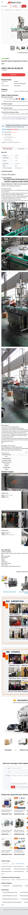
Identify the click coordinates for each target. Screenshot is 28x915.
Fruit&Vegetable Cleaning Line (20, 869)
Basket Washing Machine (6, 871)
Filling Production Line (18, 866)
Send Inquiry (13, 74)
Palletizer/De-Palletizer (6, 869)
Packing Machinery (17, 9)
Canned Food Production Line (7, 866)
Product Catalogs (20, 863)
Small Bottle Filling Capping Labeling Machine (11, 902)
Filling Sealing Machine (17, 885)
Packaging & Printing (9, 9)
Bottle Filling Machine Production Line (10, 899)
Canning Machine (6, 885)
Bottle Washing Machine (19, 871)
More (2, 904)
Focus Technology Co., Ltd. (17, 909)
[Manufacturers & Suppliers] (14, 2)
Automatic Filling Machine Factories (9, 892)
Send (13, 787)
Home (2, 9)
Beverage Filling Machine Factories (9, 895)
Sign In (3, 142)
